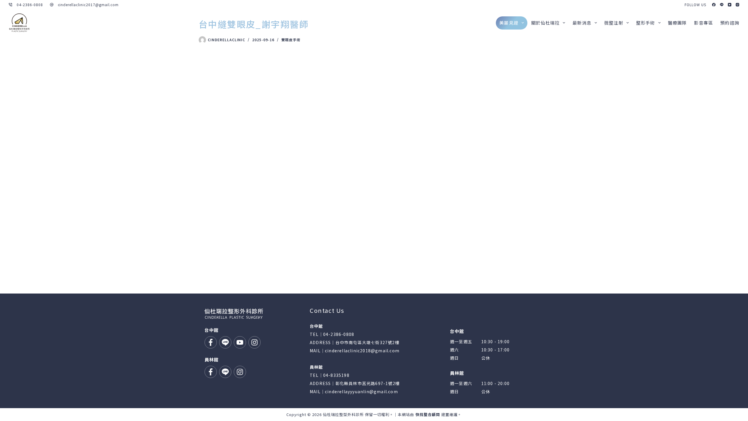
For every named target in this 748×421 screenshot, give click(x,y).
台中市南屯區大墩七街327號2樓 (367, 342)
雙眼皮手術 (290, 39)
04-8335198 (336, 375)
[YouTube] (729, 4)
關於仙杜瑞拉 (545, 23)
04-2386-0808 (30, 4)
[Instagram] (737, 4)
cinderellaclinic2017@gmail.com (88, 4)
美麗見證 (508, 23)
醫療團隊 (677, 23)
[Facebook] (714, 4)
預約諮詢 (729, 23)
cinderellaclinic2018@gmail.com (362, 350)
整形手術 (645, 23)
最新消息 (581, 23)
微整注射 (613, 23)
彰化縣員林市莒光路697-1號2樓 (367, 383)
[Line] (721, 4)
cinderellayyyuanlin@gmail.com (361, 391)
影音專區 (703, 23)
